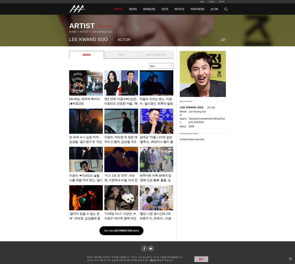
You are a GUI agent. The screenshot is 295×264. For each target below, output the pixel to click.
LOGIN (211, 2)
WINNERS (149, 9)
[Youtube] (150, 248)
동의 (201, 259)
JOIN (202, 2)
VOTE (164, 9)
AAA (121, 54)
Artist (84, 32)
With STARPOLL (156, 54)
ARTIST (118, 9)
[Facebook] (144, 248)
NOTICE (180, 9)
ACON (214, 9)
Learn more (86, 89)
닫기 (290, 258)
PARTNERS (198, 9)
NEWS (133, 9)
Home (73, 32)
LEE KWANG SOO (102, 32)
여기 (152, 260)
